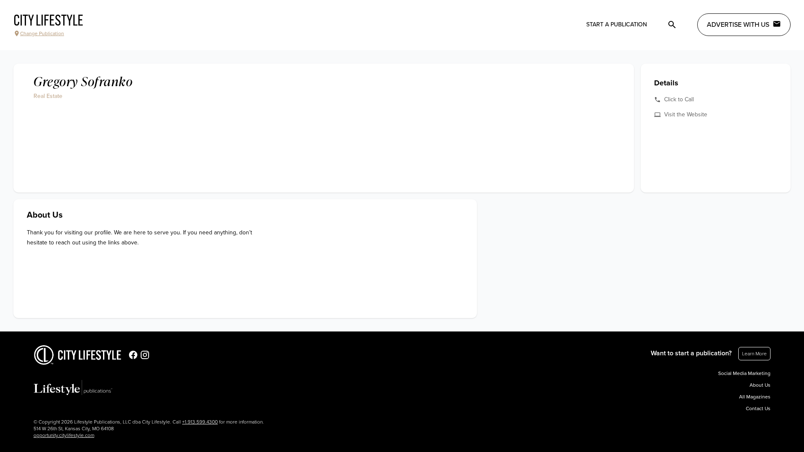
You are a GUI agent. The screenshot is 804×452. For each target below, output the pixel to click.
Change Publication (42, 33)
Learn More (754, 354)
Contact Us (758, 408)
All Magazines (754, 397)
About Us (760, 385)
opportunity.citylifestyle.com (64, 435)
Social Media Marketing (744, 373)
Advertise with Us (738, 25)
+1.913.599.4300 (200, 422)
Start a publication (616, 24)
